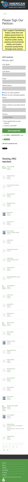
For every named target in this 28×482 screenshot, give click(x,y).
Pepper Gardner (11, 341)
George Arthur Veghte (12, 405)
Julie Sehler (10, 258)
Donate (4, 475)
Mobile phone (7, 85)
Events (4, 468)
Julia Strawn (10, 240)
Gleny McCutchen (11, 350)
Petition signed (6, 139)
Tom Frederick (10, 415)
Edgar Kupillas (10, 359)
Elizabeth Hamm (11, 203)
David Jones (10, 396)
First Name (6, 64)
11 (16, 447)
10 (13, 447)
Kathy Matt (9, 212)
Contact (4, 472)
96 (4, 450)
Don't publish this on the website (12, 122)
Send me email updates (12, 93)
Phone (4, 98)
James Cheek (10, 267)
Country (4, 114)
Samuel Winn (10, 387)
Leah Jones (10, 295)
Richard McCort (11, 369)
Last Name (6, 71)
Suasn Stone (10, 221)
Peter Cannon (10, 313)
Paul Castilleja (10, 166)
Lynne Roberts (10, 285)
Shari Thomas (10, 322)
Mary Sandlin (10, 231)
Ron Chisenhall (11, 378)
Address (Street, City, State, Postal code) (13, 106)
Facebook (19, 425)
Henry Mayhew (11, 194)
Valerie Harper (10, 424)
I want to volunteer (10, 126)
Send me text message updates (14, 95)
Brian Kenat (15, 259)
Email (4, 79)
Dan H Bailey (10, 332)
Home (5, 14)
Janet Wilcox (10, 304)
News (4, 465)
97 (7, 450)
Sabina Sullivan (11, 176)
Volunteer (5, 470)
